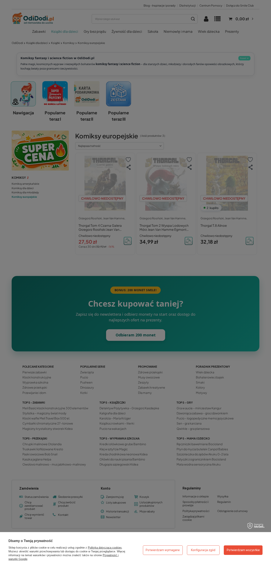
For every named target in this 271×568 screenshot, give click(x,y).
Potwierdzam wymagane (163, 550)
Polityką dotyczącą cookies (105, 547)
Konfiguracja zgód (203, 550)
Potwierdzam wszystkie (243, 550)
